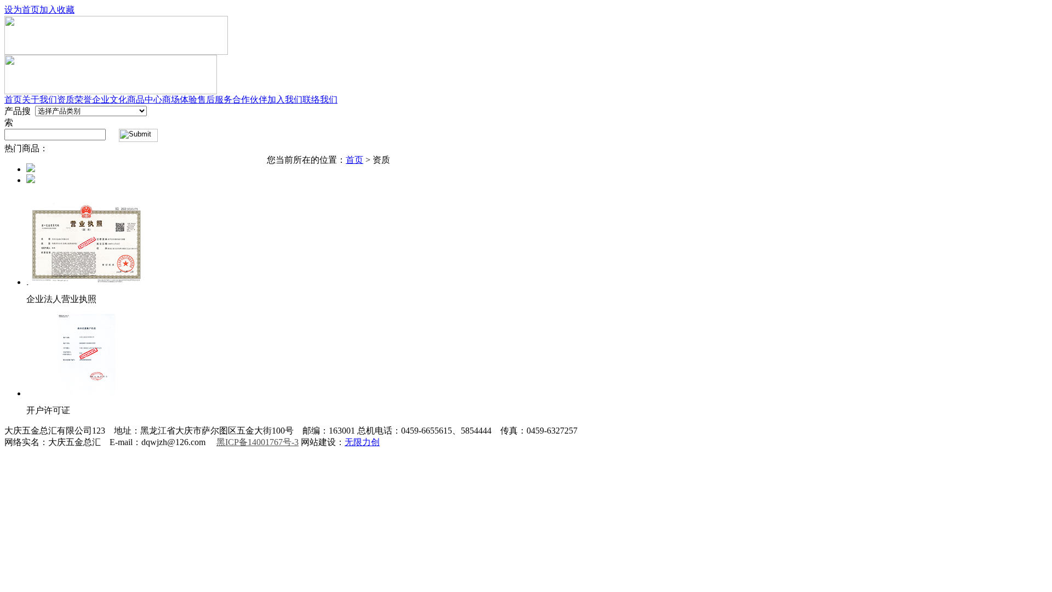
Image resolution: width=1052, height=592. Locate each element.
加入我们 (284, 99)
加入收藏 (57, 9)
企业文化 (109, 99)
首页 (13, 99)
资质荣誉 (74, 99)
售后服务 (214, 99)
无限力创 (362, 442)
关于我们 (39, 99)
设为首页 (21, 9)
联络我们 (320, 99)
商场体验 (179, 99)
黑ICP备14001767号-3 (257, 442)
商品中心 (144, 99)
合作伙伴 (249, 99)
